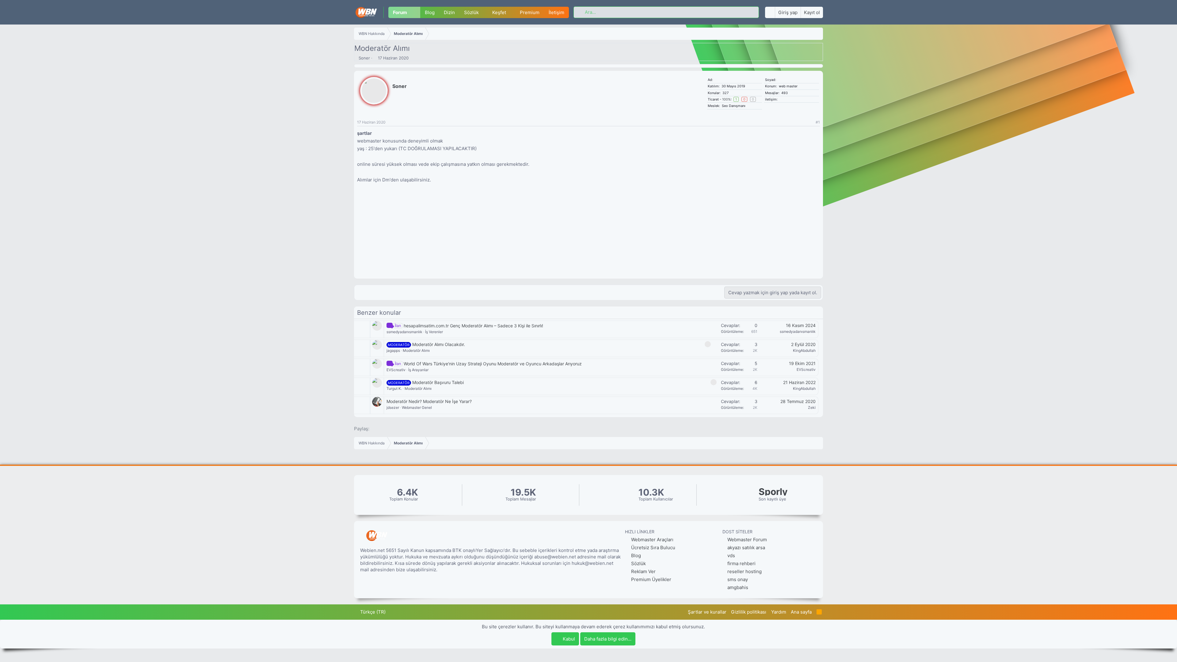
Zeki (812, 407)
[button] (416, 12)
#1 (818, 122)
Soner (364, 57)
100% (726, 99)
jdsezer (393, 407)
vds (731, 555)
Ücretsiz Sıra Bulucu (652, 547)
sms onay (737, 579)
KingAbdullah (804, 350)
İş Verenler (434, 331)
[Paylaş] (809, 122)
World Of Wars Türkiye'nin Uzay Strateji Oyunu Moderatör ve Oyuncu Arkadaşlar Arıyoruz (493, 363)
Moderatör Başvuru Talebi (438, 382)
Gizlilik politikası (748, 612)
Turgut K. (394, 388)
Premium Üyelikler (650, 579)
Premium (529, 12)
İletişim (556, 12)
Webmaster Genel (417, 407)
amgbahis (737, 587)
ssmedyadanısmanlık (404, 331)
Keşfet (499, 12)
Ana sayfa (801, 612)
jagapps (393, 350)
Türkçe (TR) (372, 612)
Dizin (449, 12)
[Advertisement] (588, 236)
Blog (430, 12)
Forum (400, 12)
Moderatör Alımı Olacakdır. (438, 344)
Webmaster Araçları (651, 539)
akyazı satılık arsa (746, 547)
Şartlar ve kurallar (707, 612)
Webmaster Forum (747, 539)
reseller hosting (744, 571)
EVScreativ (396, 369)
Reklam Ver (643, 571)
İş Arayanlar (418, 369)
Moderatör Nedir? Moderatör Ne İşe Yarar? (429, 401)
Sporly (773, 492)
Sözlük (471, 12)
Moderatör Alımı (416, 350)
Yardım (778, 612)
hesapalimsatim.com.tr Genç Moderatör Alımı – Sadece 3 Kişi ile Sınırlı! (473, 325)
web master (788, 86)
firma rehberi (741, 563)
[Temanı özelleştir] (770, 12)
